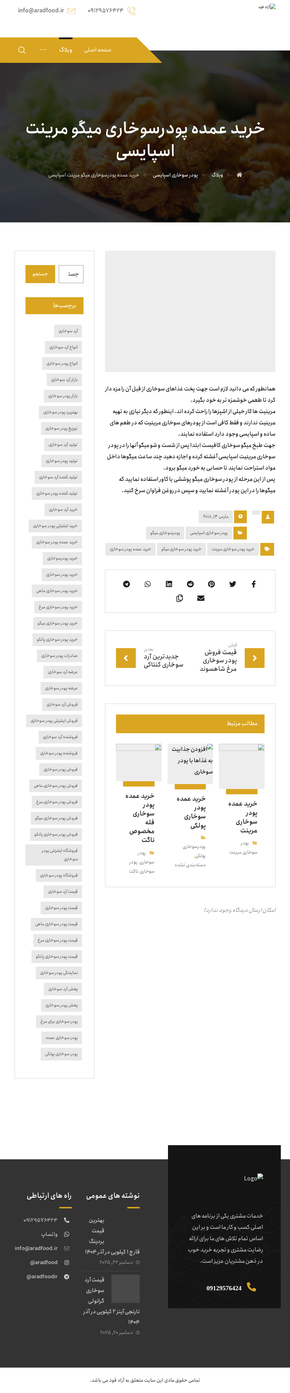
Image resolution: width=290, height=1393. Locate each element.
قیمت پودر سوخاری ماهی (56, 924)
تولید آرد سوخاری (63, 444)
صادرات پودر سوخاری (59, 655)
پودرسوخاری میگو (165, 533)
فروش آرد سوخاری (62, 704)
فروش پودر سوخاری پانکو (56, 834)
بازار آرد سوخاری (64, 379)
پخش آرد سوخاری (63, 989)
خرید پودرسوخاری (62, 558)
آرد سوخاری (68, 331)
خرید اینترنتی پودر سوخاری (55, 525)
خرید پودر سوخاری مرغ (58, 607)
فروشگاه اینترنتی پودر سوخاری (60, 854)
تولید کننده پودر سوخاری (57, 493)
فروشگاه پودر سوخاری (59, 875)
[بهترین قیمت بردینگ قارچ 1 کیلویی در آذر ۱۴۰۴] (125, 1229)
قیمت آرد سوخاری (63, 891)
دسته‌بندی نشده (190, 865)
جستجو (40, 274)
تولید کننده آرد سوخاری (58, 477)
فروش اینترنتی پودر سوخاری (54, 720)
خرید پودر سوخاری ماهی (57, 590)
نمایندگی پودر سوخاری (59, 972)
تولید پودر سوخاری (62, 461)
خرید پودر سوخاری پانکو (57, 639)
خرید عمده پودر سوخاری (130, 549)
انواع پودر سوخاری (62, 363)
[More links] (43, 50)
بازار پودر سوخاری (63, 396)
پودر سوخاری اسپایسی (209, 533)
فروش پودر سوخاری (61, 769)
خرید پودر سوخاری (62, 574)
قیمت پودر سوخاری (61, 907)
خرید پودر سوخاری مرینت (233, 549)
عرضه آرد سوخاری (63, 672)
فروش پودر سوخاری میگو (56, 818)
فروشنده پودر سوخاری (59, 753)
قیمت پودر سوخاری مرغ (57, 940)
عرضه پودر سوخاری (61, 688)
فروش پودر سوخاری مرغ (57, 802)
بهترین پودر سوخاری (60, 412)
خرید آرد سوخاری (63, 509)
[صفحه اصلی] (239, 175)
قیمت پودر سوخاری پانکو (57, 956)
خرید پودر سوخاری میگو (181, 549)
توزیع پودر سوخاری (61, 428)
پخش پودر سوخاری (61, 1005)
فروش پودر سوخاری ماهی (56, 785)
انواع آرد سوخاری (63, 347)
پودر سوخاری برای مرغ (59, 1021)
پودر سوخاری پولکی (61, 1054)
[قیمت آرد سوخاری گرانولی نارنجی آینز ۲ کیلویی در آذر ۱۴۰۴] (125, 1289)
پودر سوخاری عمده (62, 1037)
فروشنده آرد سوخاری (60, 737)
